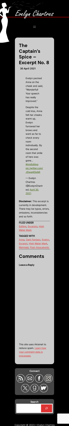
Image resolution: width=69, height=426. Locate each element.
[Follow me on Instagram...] (48, 381)
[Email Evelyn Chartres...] (30, 381)
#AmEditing (32, 164)
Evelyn (45, 239)
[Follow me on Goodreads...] (35, 391)
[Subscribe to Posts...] (21, 381)
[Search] (46, 408)
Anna (22, 239)
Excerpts (33, 226)
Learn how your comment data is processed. (32, 352)
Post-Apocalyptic (39, 247)
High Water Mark (38, 243)
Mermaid (24, 247)
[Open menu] (34, 27)
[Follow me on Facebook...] (39, 381)
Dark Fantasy (33, 239)
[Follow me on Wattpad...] (44, 391)
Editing (22, 226)
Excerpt (23, 243)
